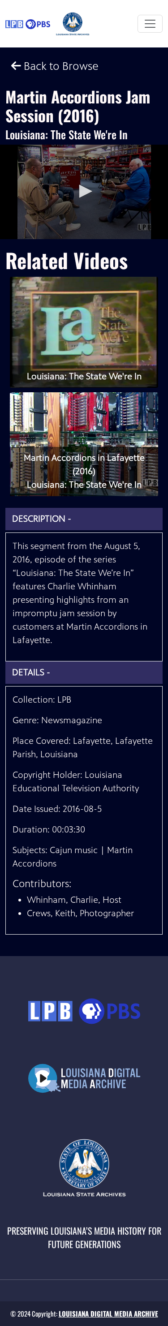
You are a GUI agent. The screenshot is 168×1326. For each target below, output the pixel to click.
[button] (84, 191)
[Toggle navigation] (150, 24)
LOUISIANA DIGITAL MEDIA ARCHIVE (108, 1313)
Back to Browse (60, 66)
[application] (84, 192)
